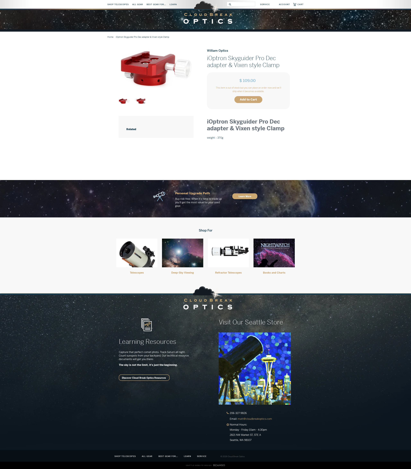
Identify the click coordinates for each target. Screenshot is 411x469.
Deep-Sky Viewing (182, 272)
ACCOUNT (284, 4)
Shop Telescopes (118, 4)
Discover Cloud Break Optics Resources (144, 377)
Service (265, 4)
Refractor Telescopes (228, 272)
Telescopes (137, 272)
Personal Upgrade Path (192, 193)
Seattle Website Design (199, 465)
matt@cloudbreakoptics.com (255, 419)
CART (300, 4)
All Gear (137, 4)
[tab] (248, 116)
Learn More (245, 196)
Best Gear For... (156, 4)
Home (110, 37)
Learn (173, 4)
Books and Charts (274, 272)
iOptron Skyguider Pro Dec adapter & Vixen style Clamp (142, 37)
